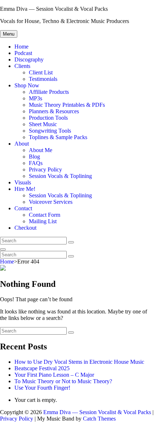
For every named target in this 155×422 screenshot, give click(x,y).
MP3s (35, 98)
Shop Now (26, 85)
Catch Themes (99, 419)
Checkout (25, 228)
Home (21, 46)
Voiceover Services (50, 202)
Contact (23, 208)
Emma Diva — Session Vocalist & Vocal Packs (54, 9)
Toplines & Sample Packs (58, 137)
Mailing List (43, 221)
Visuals (22, 182)
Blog (34, 156)
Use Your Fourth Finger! (42, 388)
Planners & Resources (54, 111)
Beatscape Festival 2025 (42, 368)
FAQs (36, 163)
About (21, 144)
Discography (29, 59)
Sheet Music (43, 124)
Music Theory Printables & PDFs (67, 105)
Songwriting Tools (50, 131)
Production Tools (48, 118)
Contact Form (44, 215)
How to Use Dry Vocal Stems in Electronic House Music (79, 362)
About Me (40, 150)
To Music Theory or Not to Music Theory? (63, 381)
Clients (22, 66)
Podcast (23, 53)
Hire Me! (24, 189)
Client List (41, 72)
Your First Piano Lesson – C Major (54, 375)
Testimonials (43, 79)
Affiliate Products (49, 92)
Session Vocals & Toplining (60, 176)
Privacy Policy (45, 169)
